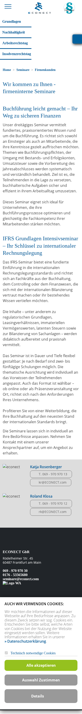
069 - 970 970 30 (15, 571)
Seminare (22, 70)
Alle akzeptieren (41, 665)
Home (7, 70)
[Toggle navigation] (8, 6)
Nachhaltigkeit (13, 32)
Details (37, 696)
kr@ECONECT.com (53, 482)
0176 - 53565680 (15, 575)
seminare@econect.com (21, 579)
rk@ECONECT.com (53, 512)
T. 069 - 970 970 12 (53, 503)
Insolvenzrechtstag (16, 54)
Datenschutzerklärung (26, 641)
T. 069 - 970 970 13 (53, 474)
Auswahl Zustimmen (41, 680)
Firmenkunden (45, 70)
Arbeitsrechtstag (15, 43)
